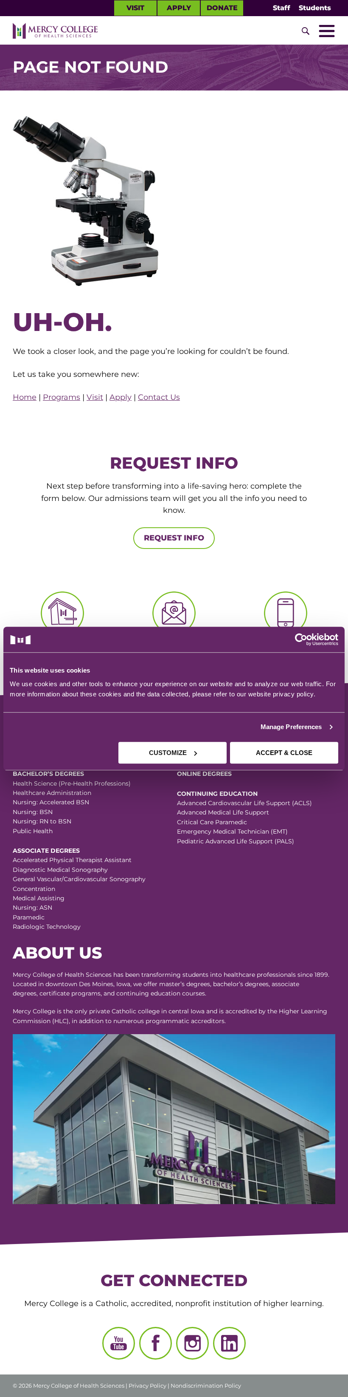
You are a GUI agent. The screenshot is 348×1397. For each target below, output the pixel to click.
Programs (61, 397)
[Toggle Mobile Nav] (326, 31)
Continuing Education (217, 793)
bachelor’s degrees (241, 984)
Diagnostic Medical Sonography (60, 870)
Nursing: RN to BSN (42, 821)
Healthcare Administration (52, 793)
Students (315, 8)
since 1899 (312, 974)
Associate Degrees (46, 850)
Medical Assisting (39, 898)
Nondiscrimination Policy (206, 1385)
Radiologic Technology (47, 926)
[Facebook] (155, 1343)
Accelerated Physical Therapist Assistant (72, 860)
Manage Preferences (291, 726)
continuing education (148, 993)
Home (24, 397)
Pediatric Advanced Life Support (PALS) (235, 841)
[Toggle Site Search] (305, 31)
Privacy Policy (147, 1385)
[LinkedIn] (229, 1343)
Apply (179, 8)
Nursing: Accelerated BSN (51, 802)
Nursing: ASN (32, 907)
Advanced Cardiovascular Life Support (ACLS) (244, 803)
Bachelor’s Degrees (48, 774)
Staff (281, 8)
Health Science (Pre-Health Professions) (72, 783)
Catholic (124, 1011)
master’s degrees (184, 984)
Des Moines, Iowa (104, 984)
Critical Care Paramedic (212, 822)
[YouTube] (118, 1343)
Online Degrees (204, 774)
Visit (135, 8)
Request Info (174, 538)
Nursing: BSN (33, 812)
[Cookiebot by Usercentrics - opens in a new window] (256, 639)
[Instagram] (192, 1343)
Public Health (33, 831)
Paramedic (29, 917)
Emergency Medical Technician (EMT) (232, 831)
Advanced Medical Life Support (223, 812)
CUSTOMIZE (168, 752)
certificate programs (70, 993)
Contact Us (159, 397)
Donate (222, 8)
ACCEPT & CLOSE (284, 752)
